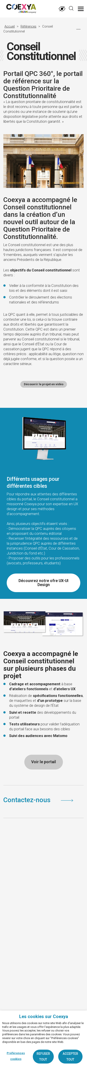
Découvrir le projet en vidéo (43, 384)
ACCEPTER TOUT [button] (70, 1056)
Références (28, 26)
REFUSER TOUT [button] (43, 1056)
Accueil (9, 26)
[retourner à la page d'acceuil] (15, 9)
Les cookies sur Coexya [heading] (43, 1016)
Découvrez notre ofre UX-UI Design (43, 582)
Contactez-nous (27, 800)
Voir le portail (43, 762)
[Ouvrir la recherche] (71, 8)
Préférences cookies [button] (16, 1056)
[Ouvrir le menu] (81, 9)
